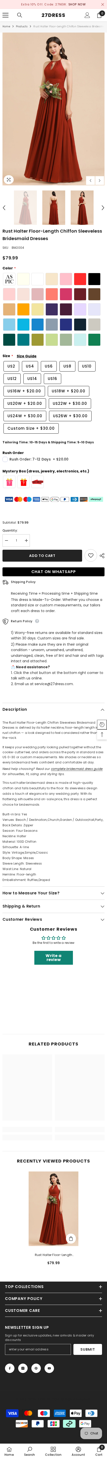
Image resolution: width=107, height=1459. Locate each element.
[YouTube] (49, 1368)
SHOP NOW (77, 4)
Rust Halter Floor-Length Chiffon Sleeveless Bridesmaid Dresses (54, 1255)
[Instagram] (23, 1368)
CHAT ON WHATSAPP (53, 572)
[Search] (20, 15)
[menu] (5, 15)
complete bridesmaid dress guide (77, 769)
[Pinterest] (36, 1368)
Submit (87, 1349)
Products (22, 26)
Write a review (53, 957)
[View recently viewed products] (102, 725)
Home (6, 26)
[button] (90, 180)
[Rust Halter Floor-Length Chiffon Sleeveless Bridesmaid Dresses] (53, 1208)
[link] (27, 1129)
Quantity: (10, 531)
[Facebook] (9, 1368)
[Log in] (87, 15)
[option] (53, 4)
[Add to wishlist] (91, 555)
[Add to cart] (71, 1239)
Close (103, 4)
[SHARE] (101, 556)
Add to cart (42, 555)
